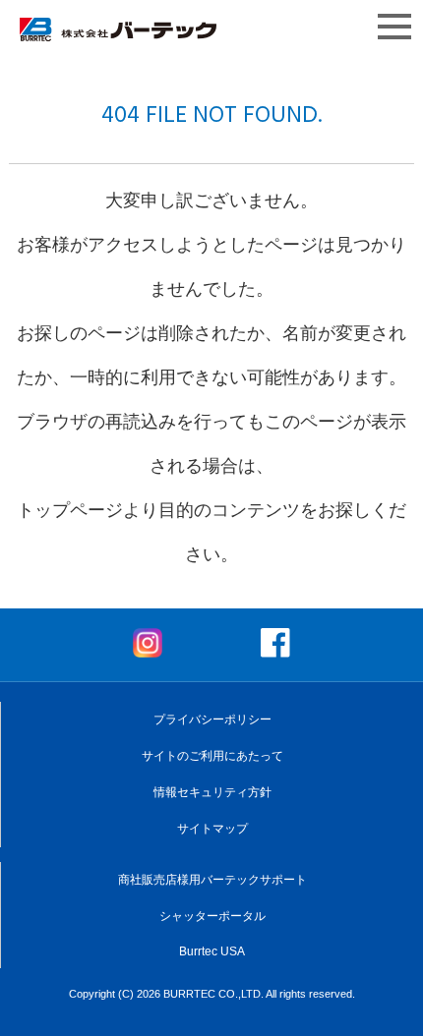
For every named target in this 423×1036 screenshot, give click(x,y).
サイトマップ (212, 828)
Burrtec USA (212, 951)
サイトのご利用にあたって (212, 756)
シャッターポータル (212, 916)
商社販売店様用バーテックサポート (212, 880)
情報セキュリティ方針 (212, 792)
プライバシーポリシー (212, 719)
